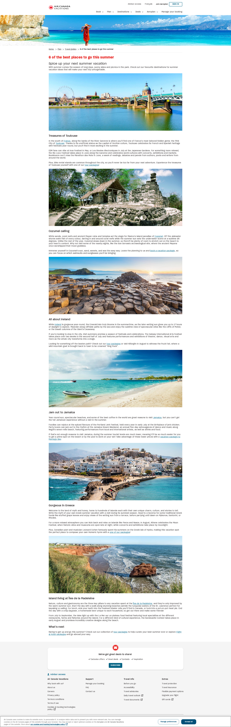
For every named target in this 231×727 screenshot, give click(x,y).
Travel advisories (131, 691)
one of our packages (120, 532)
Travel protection (169, 684)
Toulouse (60, 143)
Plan (59, 49)
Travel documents (132, 700)
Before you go (130, 684)
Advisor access (134, 4)
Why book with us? (56, 684)
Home (51, 49)
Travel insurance (169, 687)
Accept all (188, 722)
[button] (99, 12)
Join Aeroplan (162, 4)
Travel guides (70, 49)
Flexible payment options (172, 691)
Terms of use (53, 703)
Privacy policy (54, 695)
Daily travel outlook (132, 696)
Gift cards (166, 699)
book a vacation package (162, 251)
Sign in (177, 4)
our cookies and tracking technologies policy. (47, 724)
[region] (115, 721)
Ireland (58, 325)
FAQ (87, 687)
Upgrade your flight (170, 695)
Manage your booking (172, 12)
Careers (51, 691)
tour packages (92, 165)
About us (51, 687)
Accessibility (129, 687)
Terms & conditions (56, 699)
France (67, 141)
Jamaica (157, 418)
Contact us (90, 691)
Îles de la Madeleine (142, 604)
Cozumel (159, 236)
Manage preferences (168, 722)
